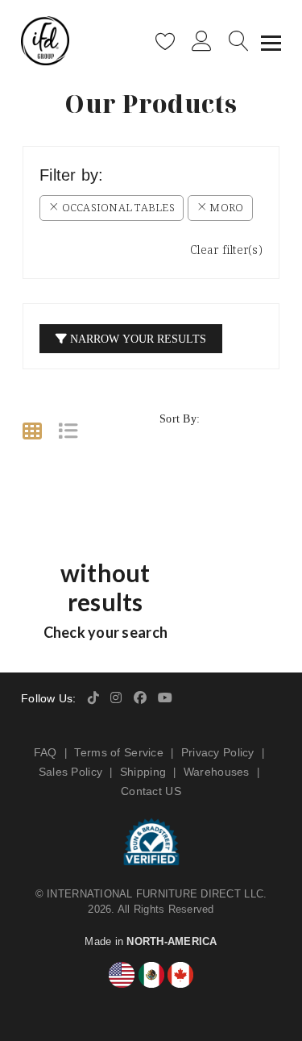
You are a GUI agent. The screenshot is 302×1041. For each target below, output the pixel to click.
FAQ (45, 752)
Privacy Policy (217, 752)
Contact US (151, 791)
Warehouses (217, 771)
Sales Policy (70, 771)
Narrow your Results (136, 338)
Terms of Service (118, 752)
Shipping (143, 771)
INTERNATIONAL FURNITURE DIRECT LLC (155, 894)
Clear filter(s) (226, 249)
